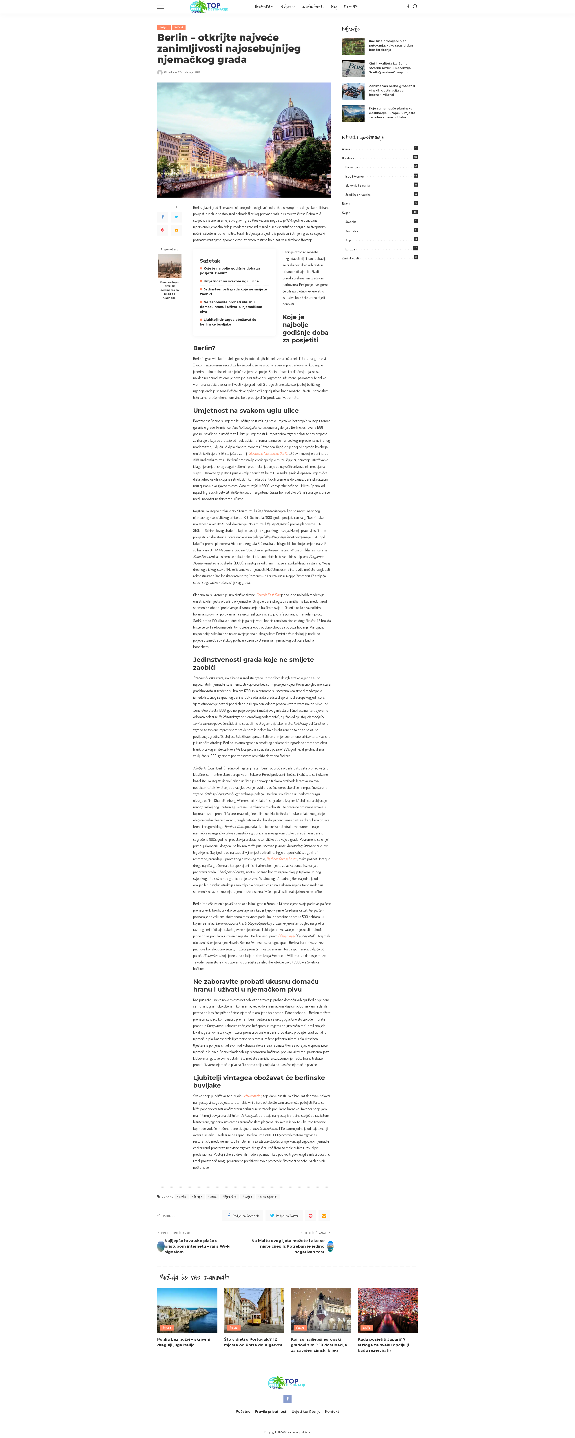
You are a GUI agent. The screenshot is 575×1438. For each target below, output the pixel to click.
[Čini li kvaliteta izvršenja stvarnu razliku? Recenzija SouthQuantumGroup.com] (353, 68)
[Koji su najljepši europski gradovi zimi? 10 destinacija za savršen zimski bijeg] (321, 1310)
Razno (346, 203)
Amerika (350, 222)
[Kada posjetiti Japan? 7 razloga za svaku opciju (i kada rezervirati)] (388, 1310)
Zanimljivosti (350, 258)
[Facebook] (408, 6)
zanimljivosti (268, 1196)
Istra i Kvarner (354, 176)
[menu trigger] (164, 6)
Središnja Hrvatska (358, 194)
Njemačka (230, 1196)
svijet (248, 1196)
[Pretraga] (415, 6)
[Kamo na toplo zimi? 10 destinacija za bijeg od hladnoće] (169, 266)
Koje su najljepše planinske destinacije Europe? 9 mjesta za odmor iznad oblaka (392, 113)
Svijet (164, 27)
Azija (348, 240)
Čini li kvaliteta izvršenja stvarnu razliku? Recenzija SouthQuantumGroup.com (390, 68)
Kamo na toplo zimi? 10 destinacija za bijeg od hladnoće (169, 289)
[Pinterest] (162, 230)
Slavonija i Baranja (357, 185)
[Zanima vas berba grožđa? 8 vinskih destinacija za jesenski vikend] (353, 91)
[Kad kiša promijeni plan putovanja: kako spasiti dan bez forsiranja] (353, 46)
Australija (351, 231)
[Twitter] (176, 217)
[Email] (176, 230)
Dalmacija (351, 167)
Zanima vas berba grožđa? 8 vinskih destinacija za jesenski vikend (392, 90)
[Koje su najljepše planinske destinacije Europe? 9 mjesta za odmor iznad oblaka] (353, 113)
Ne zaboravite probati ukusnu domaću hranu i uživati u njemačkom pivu (231, 307)
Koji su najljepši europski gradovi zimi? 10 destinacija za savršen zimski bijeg (319, 1345)
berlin (182, 1196)
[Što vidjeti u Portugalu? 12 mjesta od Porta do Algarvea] (254, 1310)
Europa (179, 27)
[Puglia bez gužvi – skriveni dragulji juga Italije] (187, 1310)
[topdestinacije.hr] (209, 6)
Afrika (346, 149)
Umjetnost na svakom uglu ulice (231, 281)
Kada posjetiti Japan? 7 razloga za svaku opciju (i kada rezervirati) (383, 1345)
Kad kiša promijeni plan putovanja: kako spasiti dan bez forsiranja (391, 45)
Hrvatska (348, 158)
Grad (213, 1196)
